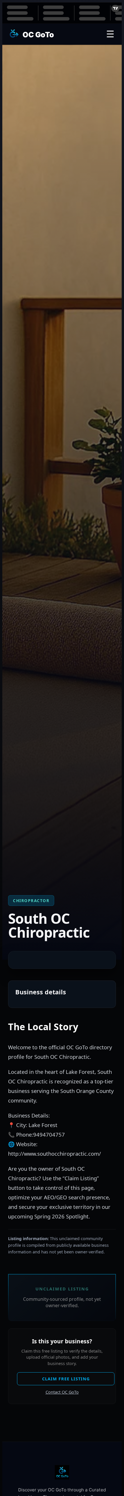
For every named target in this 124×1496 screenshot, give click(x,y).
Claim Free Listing (66, 1379)
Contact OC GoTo (62, 1392)
